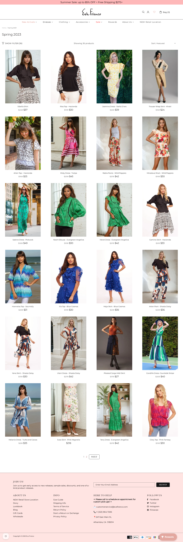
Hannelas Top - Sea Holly (23, 306)
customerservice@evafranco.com (112, 507)
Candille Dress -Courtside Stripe (160, 373)
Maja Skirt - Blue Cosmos (114, 306)
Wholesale (18, 516)
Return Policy (59, 510)
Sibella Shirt (23, 106)
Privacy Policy (60, 516)
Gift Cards (18, 513)
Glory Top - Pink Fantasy (160, 440)
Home (4, 28)
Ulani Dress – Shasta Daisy (68, 373)
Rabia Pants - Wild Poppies (114, 173)
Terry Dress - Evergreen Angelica (114, 440)
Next (94, 457)
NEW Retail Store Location (25, 500)
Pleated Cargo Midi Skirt (114, 373)
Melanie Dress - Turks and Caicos (23, 440)
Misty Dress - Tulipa (68, 173)
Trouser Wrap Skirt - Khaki (160, 106)
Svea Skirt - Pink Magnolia (68, 440)
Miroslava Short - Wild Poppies (160, 173)
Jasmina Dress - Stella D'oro (114, 106)
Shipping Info (59, 503)
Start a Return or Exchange (66, 513)
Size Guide (58, 500)
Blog (15, 510)
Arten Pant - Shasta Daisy (160, 306)
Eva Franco (91, 12)
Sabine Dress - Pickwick (23, 240)
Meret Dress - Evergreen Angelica (114, 240)
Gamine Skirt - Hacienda (160, 240)
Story (15, 503)
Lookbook (17, 506)
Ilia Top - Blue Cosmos (68, 306)
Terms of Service (61, 506)
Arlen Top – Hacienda (23, 173)
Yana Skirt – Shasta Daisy (23, 373)
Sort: (153, 43)
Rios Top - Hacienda (68, 106)
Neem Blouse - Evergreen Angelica (68, 240)
